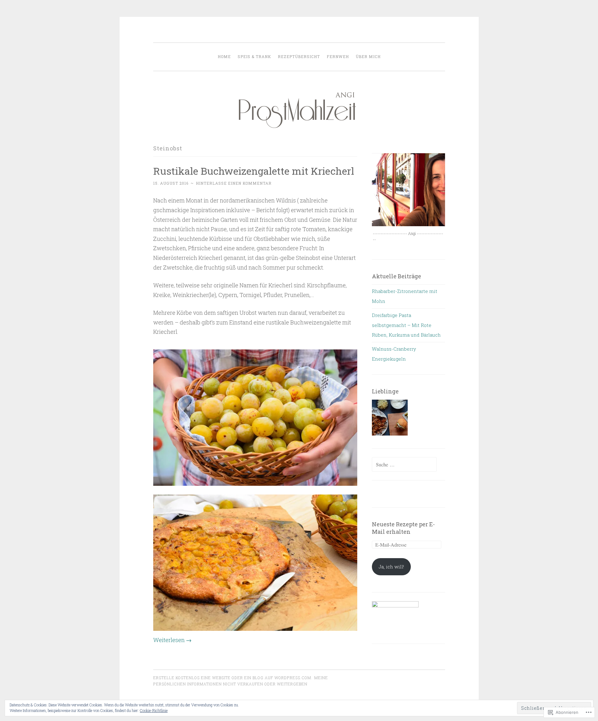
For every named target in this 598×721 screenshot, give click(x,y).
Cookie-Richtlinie (154, 710)
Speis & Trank (254, 56)
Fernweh (338, 56)
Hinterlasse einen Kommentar (234, 183)
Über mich (368, 56)
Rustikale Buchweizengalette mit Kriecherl (253, 171)
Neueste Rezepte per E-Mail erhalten (403, 527)
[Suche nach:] (404, 464)
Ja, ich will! (391, 566)
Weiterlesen (172, 640)
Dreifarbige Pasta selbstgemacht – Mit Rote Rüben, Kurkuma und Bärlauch (406, 325)
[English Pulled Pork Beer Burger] (390, 419)
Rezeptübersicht (299, 56)
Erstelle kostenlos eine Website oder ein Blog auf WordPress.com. (232, 677)
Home (224, 56)
